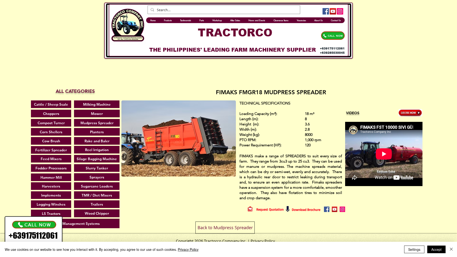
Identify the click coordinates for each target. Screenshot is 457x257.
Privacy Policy (188, 249)
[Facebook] (326, 11)
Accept (436, 249)
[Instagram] (340, 11)
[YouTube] (333, 11)
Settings (414, 249)
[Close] (451, 249)
